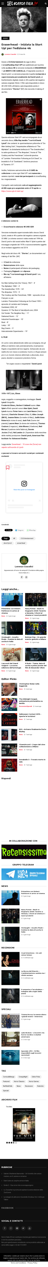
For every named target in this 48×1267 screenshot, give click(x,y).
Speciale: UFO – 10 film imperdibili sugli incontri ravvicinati (31, 1053)
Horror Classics (19, 1081)
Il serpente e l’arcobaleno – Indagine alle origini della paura (32, 991)
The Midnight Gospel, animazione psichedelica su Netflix (31, 701)
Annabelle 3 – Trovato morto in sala (32, 761)
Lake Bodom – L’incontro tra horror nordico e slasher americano (32, 1035)
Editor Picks (36, 1077)
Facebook (7, 1208)
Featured (6, 1081)
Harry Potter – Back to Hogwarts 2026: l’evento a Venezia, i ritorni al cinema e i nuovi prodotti (36, 612)
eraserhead (21, 543)
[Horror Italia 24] (22, 7)
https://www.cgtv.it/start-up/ (12, 191)
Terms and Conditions (18, 1263)
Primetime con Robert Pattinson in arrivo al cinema (10, 611)
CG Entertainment (27, 538)
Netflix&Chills (7, 1086)
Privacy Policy (32, 1263)
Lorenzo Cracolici (10, 54)
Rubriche (40, 1086)
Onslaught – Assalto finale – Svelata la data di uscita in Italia (12, 639)
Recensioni (22, 706)
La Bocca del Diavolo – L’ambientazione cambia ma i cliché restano (33, 973)
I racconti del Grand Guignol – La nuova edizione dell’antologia (11, 665)
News (5, 38)
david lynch (8, 543)
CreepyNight (23, 1077)
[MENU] (2, 3)
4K (14, 538)
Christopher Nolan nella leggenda (29, 685)
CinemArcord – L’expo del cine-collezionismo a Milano (32, 746)
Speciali (29, 706)
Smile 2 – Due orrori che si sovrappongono (18, 1185)
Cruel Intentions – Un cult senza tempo (31, 954)
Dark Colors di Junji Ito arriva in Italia (16, 1181)
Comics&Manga (8, 1077)
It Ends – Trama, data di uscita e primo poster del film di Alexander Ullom (36, 665)
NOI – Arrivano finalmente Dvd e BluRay (32, 730)
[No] (45, 1260)
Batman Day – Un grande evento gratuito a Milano (35, 638)
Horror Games (34, 1081)
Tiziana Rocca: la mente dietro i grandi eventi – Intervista (33, 1015)
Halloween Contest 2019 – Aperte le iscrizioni (30, 715)
